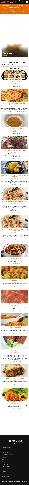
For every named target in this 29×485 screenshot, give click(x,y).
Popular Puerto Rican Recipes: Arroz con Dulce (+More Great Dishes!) (14, 229)
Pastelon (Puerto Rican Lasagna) (14, 378)
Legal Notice (5, 476)
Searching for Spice (16, 408)
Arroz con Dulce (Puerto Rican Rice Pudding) (14, 201)
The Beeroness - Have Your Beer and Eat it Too (16, 111)
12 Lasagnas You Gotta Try (14, 81)
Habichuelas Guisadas (14, 303)
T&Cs (3, 473)
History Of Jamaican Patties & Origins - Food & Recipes (14, 175)
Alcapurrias (14, 350)
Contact (4, 469)
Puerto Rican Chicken (14, 401)
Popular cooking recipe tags (16, 10)
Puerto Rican (8, 53)
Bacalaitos (14, 280)
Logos (4, 471)
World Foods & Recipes (16, 184)
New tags (5, 457)
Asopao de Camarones (14, 327)
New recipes (5, 450)
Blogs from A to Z (7, 462)
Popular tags (5, 459)
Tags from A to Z (7, 454)
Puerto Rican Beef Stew (14, 258)
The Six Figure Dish (16, 286)
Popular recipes (6, 452)
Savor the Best (16, 158)
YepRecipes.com (16, 86)
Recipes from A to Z (8, 447)
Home (7, 10)
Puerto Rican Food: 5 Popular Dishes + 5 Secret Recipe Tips (14, 104)
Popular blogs (6, 466)
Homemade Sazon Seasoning (14, 128)
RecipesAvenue (8, 1)
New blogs (5, 464)
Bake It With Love (16, 212)
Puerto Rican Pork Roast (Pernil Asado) (14, 150)
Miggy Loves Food (16, 263)
